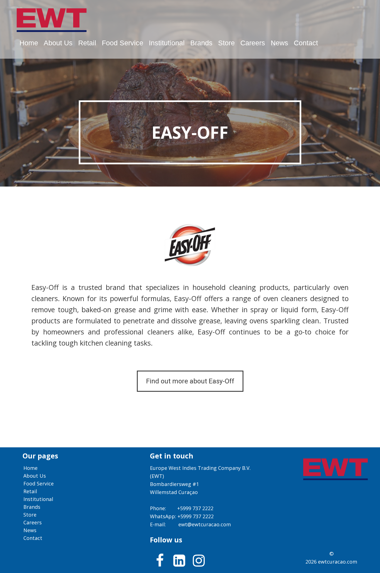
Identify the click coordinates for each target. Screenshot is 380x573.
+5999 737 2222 (195, 508)
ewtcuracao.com (337, 561)
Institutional (167, 43)
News (279, 43)
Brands (201, 43)
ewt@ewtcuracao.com (204, 524)
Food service (122, 43)
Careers (252, 43)
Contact (306, 43)
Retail (87, 43)
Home (28, 43)
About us (58, 43)
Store (226, 43)
